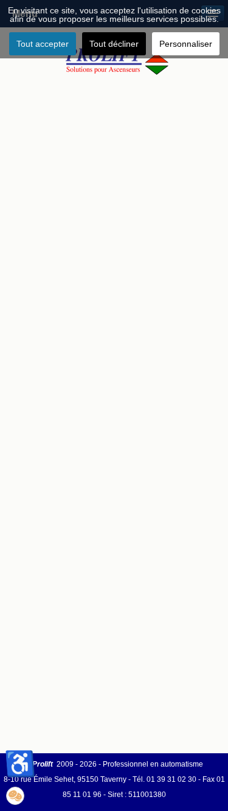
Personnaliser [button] (185, 44)
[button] (15, 796)
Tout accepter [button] (42, 44)
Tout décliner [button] (114, 44)
